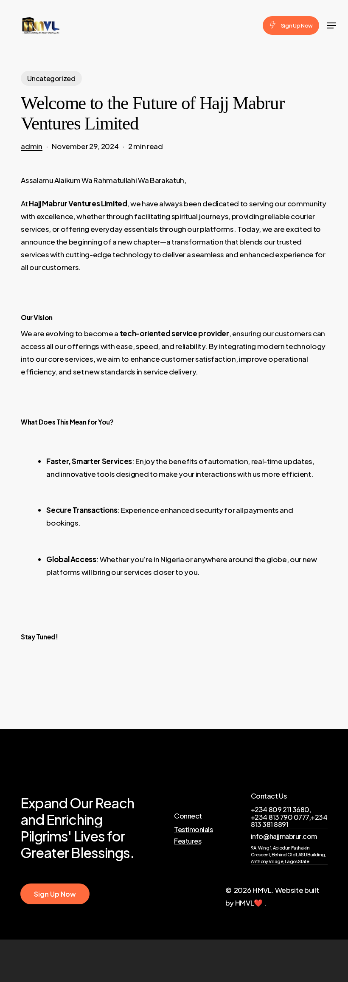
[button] (331, 25)
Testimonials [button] (193, 829)
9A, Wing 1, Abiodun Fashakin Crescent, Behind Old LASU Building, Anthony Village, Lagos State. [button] (288, 854)
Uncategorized (51, 78)
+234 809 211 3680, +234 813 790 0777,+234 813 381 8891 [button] (289, 817)
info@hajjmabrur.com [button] (284, 836)
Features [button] (187, 841)
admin (31, 146)
